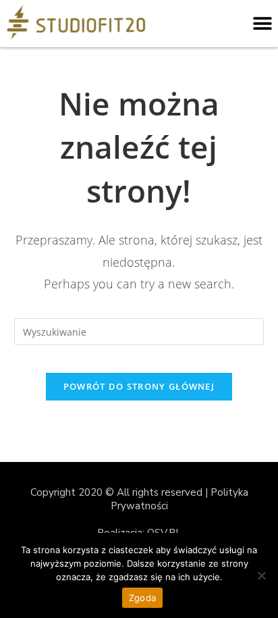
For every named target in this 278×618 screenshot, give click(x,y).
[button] (263, 24)
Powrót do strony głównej (139, 386)
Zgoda (142, 597)
